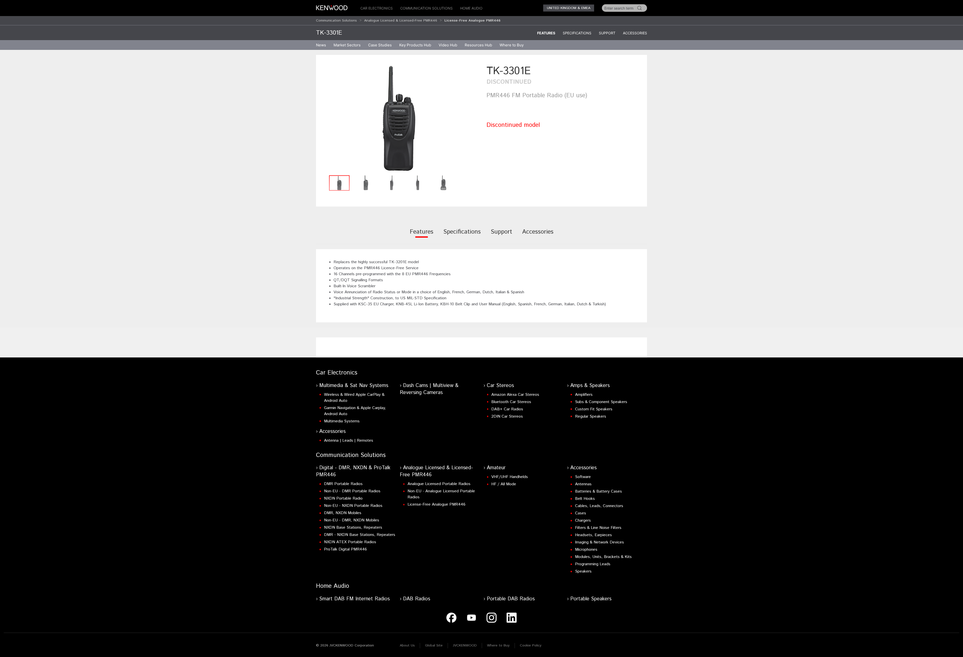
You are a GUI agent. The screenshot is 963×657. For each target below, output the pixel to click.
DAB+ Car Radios (507, 409)
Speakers (583, 571)
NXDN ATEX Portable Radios (350, 542)
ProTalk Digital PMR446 (345, 549)
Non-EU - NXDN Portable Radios (353, 506)
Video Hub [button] (448, 45)
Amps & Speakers (590, 385)
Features (546, 33)
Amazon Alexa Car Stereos (515, 395)
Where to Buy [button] (512, 45)
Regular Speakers (590, 416)
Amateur (496, 468)
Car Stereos (500, 385)
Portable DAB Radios (511, 599)
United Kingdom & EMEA (568, 8)
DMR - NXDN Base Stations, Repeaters (359, 535)
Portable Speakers (590, 599)
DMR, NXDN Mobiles (342, 513)
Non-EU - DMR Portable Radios (352, 491)
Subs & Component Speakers (601, 402)
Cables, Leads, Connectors (599, 506)
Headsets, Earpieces (593, 535)
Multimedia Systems (342, 421)
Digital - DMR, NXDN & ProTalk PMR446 (353, 471)
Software (583, 477)
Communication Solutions (426, 8)
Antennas (583, 484)
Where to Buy (498, 645)
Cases (580, 513)
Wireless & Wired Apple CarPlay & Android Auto (354, 398)
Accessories (635, 33)
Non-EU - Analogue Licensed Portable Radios (441, 494)
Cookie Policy (530, 645)
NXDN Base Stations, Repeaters (353, 527)
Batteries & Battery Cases (598, 491)
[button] (398, 118)
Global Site (434, 645)
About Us (407, 645)
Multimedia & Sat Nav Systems (353, 385)
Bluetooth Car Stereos (511, 402)
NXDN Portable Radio (343, 498)
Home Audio (471, 8)
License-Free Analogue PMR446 (436, 504)
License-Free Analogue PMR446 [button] (472, 20)
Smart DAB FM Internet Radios (354, 599)
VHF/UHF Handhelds (509, 477)
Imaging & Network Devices (599, 542)
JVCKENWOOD (465, 645)
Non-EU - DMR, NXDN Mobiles (351, 520)
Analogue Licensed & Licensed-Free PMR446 (400, 20)
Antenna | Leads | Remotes (348, 440)
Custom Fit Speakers (593, 409)
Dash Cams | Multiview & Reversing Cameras (429, 389)
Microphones (586, 549)
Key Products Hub (415, 45)
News (321, 45)
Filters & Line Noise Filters (598, 528)
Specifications (577, 33)
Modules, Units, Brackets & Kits (603, 557)
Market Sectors (347, 45)
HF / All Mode (503, 484)
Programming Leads (592, 564)
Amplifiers (584, 395)
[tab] (421, 235)
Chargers (583, 520)
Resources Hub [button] (478, 45)
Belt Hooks (585, 499)
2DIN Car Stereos (507, 416)
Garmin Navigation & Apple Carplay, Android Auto (355, 411)
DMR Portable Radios (343, 484)
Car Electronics (376, 8)
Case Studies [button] (380, 45)
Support (607, 33)
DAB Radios (416, 599)
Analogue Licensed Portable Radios (439, 484)
